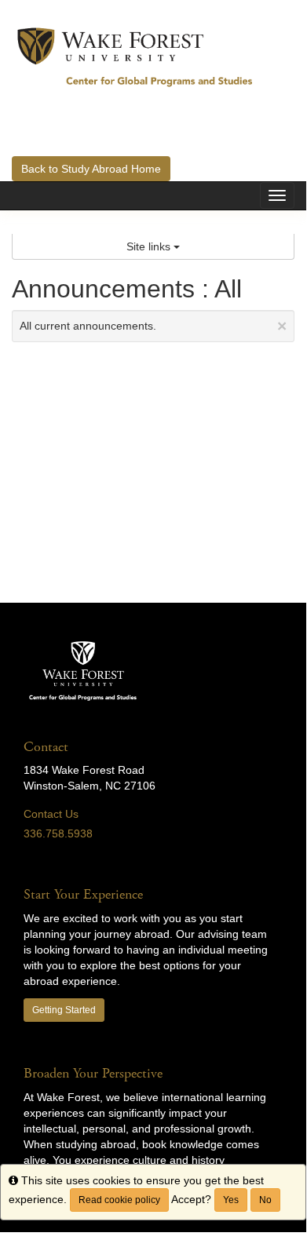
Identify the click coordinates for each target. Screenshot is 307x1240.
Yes (231, 1199)
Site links (150, 246)
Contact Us (51, 814)
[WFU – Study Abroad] (135, 56)
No (265, 1199)
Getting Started (64, 1010)
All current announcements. (153, 326)
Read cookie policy (119, 1199)
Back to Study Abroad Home (91, 168)
